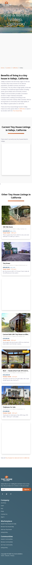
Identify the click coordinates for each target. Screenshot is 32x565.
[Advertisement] (16, 50)
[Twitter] (6, 494)
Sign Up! (26, 489)
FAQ (2, 508)
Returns (7, 555)
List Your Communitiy (7, 545)
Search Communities (7, 539)
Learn (2, 505)
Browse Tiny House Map (7, 526)
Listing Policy (4, 532)
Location (8, 68)
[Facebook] (2, 494)
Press (2, 511)
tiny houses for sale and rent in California (17, 458)
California (15, 68)
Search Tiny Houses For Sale (8, 524)
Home (2, 68)
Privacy (12, 555)
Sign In (2, 517)
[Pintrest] (10, 494)
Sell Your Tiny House (6, 529)
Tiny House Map (17, 111)
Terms (2, 555)
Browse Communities (7, 542)
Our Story (3, 503)
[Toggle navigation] (28, 3)
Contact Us (4, 514)
